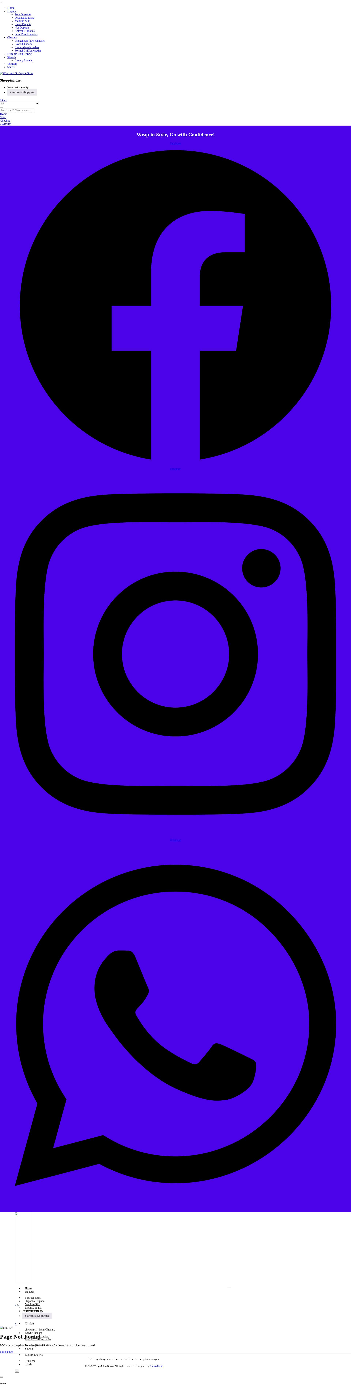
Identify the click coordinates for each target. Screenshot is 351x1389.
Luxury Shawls (34, 1354)
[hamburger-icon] (229, 1287)
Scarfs (28, 1364)
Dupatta (29, 1291)
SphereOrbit (156, 1366)
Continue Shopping (22, 92)
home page (6, 1351)
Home (28, 1288)
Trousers (30, 1360)
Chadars (29, 1323)
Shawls (29, 1348)
